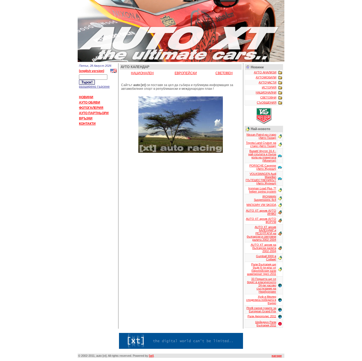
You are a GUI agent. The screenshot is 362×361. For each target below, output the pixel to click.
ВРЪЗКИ (85, 118)
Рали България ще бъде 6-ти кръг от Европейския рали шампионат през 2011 (261, 269)
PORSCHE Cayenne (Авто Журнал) (262, 167)
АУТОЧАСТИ (267, 82)
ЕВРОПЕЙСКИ (186, 73)
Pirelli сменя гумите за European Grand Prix (261, 309)
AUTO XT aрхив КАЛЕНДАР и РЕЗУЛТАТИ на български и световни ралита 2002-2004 (261, 233)
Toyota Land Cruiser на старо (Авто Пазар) (261, 144)
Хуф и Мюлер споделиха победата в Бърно (261, 300)
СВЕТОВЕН (224, 73)
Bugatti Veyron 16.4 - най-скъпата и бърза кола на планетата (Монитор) (262, 155)
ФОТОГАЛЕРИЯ (91, 108)
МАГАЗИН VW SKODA (261, 204)
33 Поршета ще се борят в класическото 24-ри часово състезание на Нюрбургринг (261, 285)
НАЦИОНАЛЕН (142, 73)
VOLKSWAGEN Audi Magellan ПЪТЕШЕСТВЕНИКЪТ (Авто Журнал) (261, 178)
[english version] (91, 71)
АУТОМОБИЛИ (266, 77)
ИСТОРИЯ (269, 87)
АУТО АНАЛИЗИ (265, 72)
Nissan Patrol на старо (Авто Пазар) (261, 136)
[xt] (151, 355)
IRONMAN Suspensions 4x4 (265, 198)
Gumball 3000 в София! (266, 258)
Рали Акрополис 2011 (262, 316)
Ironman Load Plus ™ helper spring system (262, 190)
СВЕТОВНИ (268, 97)
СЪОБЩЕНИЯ (266, 102)
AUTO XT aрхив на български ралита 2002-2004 (263, 248)
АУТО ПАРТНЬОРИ (94, 113)
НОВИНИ (86, 97)
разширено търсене (94, 86)
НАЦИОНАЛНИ (266, 92)
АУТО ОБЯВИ (89, 102)
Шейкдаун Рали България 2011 (265, 323)
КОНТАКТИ (87, 124)
